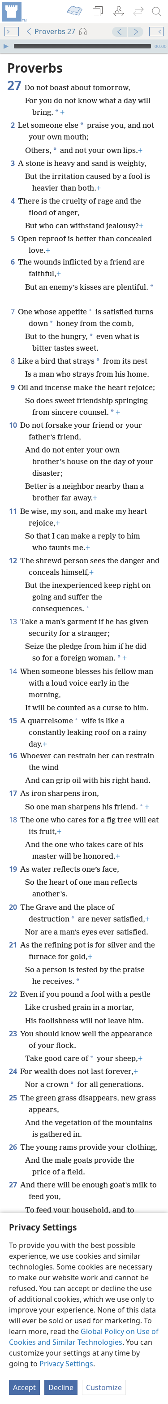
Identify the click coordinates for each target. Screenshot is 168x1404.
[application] (84, 46)
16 (13, 756)
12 (13, 560)
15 (13, 721)
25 (13, 1098)
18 (13, 820)
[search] (157, 11)
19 (13, 869)
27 (13, 1185)
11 (13, 511)
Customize (104, 1387)
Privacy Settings (66, 1364)
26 (13, 1147)
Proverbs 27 (54, 31)
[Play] (5, 46)
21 (13, 945)
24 (13, 1071)
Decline (60, 1387)
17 (13, 793)
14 (13, 671)
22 (13, 994)
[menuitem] (13, 12)
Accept (24, 1387)
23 (13, 1034)
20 (13, 907)
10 (13, 425)
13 (13, 621)
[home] (13, 12)
